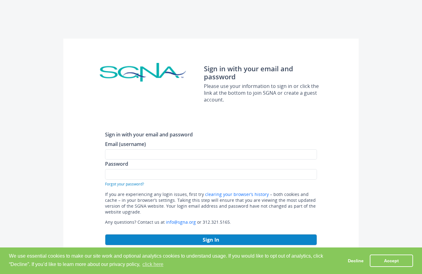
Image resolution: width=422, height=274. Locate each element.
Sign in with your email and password (149, 134)
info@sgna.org (181, 222)
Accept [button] (391, 260)
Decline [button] (356, 260)
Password (116, 163)
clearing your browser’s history (237, 194)
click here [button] (152, 264)
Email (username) (125, 144)
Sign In (211, 239)
